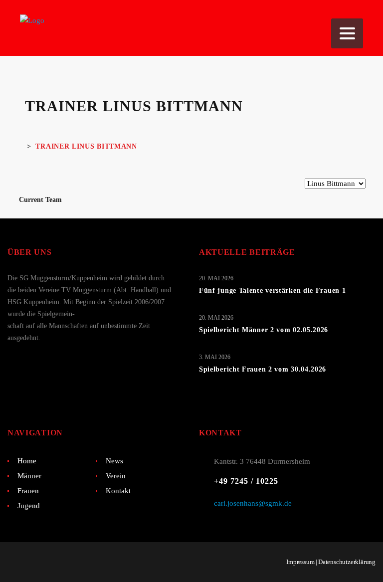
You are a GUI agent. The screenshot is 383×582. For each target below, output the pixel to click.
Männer (29, 476)
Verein (116, 476)
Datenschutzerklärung (347, 562)
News (114, 461)
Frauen (28, 491)
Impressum (300, 562)
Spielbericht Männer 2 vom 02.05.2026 (263, 330)
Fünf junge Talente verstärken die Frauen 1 (272, 290)
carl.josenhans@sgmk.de (253, 503)
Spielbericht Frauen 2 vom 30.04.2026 (262, 369)
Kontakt (118, 491)
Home (26, 461)
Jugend (28, 506)
